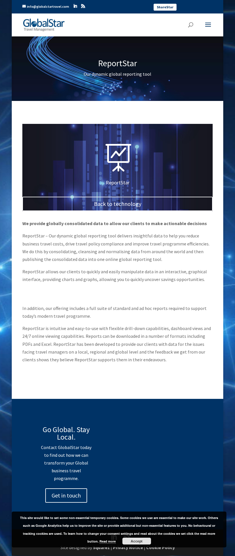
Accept (136, 541)
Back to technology (117, 203)
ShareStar (165, 7)
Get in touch (66, 495)
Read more (107, 541)
